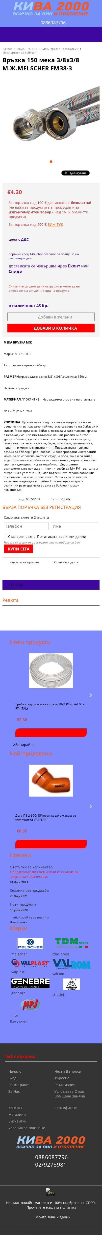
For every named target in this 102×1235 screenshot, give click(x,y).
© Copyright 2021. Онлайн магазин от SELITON (51, 1232)
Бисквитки (17, 1121)
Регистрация (19, 1084)
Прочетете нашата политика (51, 1207)
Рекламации (65, 1084)
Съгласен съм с (47, 536)
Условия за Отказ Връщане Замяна (69, 1093)
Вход (12, 1078)
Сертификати (66, 1107)
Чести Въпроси (67, 1071)
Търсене (61, 1078)
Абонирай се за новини (31, 917)
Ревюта (16, 584)
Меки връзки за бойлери (19, 52)
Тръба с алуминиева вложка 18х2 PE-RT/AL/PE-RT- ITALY (49, 706)
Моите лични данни (53, 1217)
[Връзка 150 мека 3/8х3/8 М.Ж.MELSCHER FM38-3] (51, 116)
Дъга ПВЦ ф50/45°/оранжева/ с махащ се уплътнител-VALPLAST (45, 817)
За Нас (14, 1091)
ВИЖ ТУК (55, 224)
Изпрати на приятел (24, 562)
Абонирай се (24, 744)
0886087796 (53, 23)
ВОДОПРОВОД (27, 49)
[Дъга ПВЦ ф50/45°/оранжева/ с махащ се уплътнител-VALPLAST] (51, 787)
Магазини (17, 1114)
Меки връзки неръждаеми (60, 49)
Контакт (15, 1107)
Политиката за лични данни (61, 536)
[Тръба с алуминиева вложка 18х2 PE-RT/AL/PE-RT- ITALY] (51, 675)
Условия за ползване (26, 1127)
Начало (7, 49)
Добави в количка (51, 732)
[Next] (90, 695)
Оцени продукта (66, 562)
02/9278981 (51, 1164)
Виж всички (18, 922)
